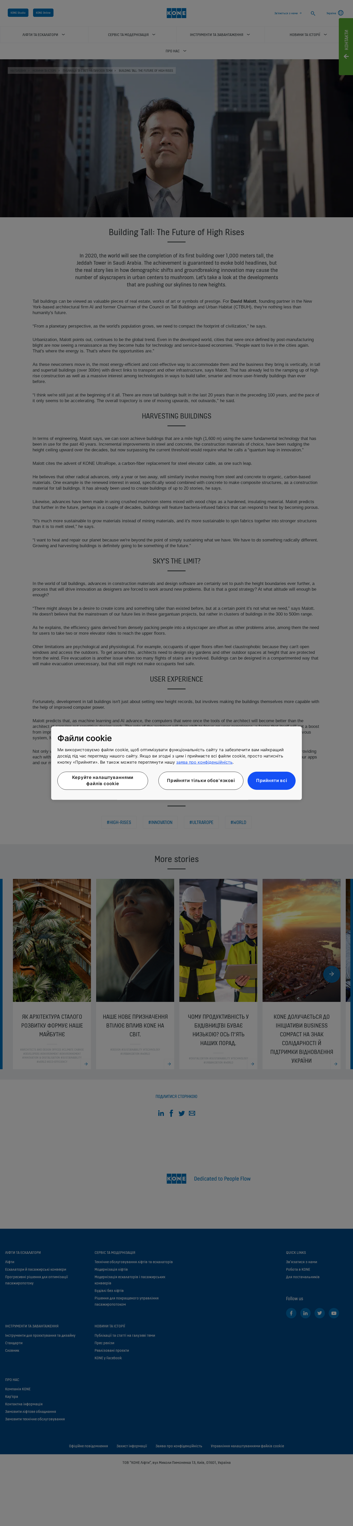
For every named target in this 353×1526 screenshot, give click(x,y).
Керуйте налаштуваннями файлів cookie (103, 780)
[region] (176, 763)
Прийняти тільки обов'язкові (201, 780)
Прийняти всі (271, 780)
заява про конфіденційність (204, 762)
